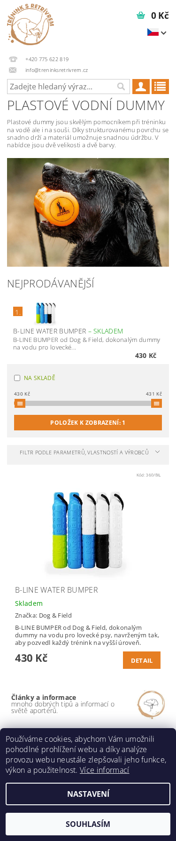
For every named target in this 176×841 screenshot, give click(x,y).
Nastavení (88, 794)
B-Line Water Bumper (68, 330)
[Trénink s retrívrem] (30, 24)
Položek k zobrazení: (87, 423)
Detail (142, 660)
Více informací (104, 770)
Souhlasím (88, 824)
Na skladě (39, 378)
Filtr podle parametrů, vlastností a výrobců (84, 452)
